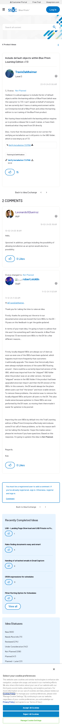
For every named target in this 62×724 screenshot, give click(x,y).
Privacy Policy (8, 702)
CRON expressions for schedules (19, 576)
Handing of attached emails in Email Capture (24, 560)
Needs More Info (12, 637)
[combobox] (31, 27)
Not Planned (20, 90)
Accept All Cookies (31, 708)
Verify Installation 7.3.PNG (20, 145)
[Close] (54, 669)
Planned (8, 656)
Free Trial (37, 2)
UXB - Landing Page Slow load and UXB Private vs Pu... (29, 528)
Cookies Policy (9, 693)
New (7, 632)
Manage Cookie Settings (31, 720)
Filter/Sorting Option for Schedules (20, 593)
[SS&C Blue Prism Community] (19, 10)
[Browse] (5, 9)
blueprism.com (52, 2)
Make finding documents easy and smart (23, 544)
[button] (10, 172)
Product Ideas (10, 44)
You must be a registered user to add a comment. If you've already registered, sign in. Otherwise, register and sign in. (30, 490)
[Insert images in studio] (46, 192)
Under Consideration (14, 646)
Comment (10, 498)
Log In (53, 9)
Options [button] (58, 45)
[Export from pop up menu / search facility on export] (41, 192)
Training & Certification (16, 154)
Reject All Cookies (31, 714)
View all (13, 606)
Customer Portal (19, 2)
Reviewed (9, 641)
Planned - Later (12, 661)
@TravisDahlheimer (15, 303)
